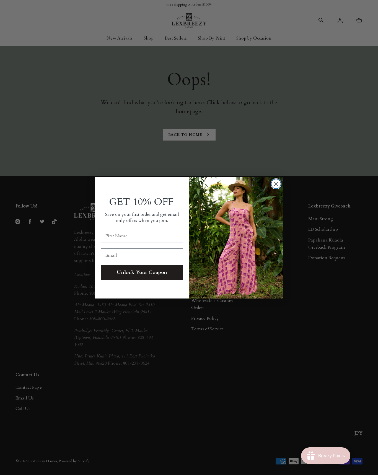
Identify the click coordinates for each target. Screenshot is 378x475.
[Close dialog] (276, 184)
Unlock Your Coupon (142, 272)
